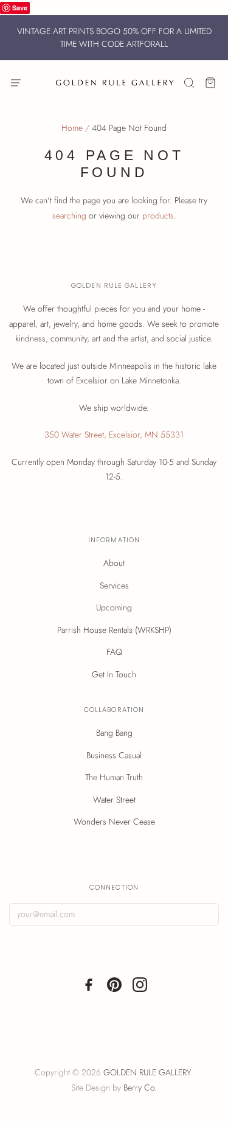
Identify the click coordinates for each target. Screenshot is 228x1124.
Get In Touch (114, 674)
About (114, 563)
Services (114, 585)
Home (72, 128)
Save (19, 7)
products (158, 215)
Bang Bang (114, 733)
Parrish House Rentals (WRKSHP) (114, 630)
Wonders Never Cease (114, 821)
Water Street (114, 800)
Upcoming (114, 607)
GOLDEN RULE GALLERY (147, 1072)
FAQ (114, 652)
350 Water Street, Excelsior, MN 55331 (114, 434)
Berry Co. (140, 1087)
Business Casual (114, 755)
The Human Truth (114, 777)
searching (69, 215)
